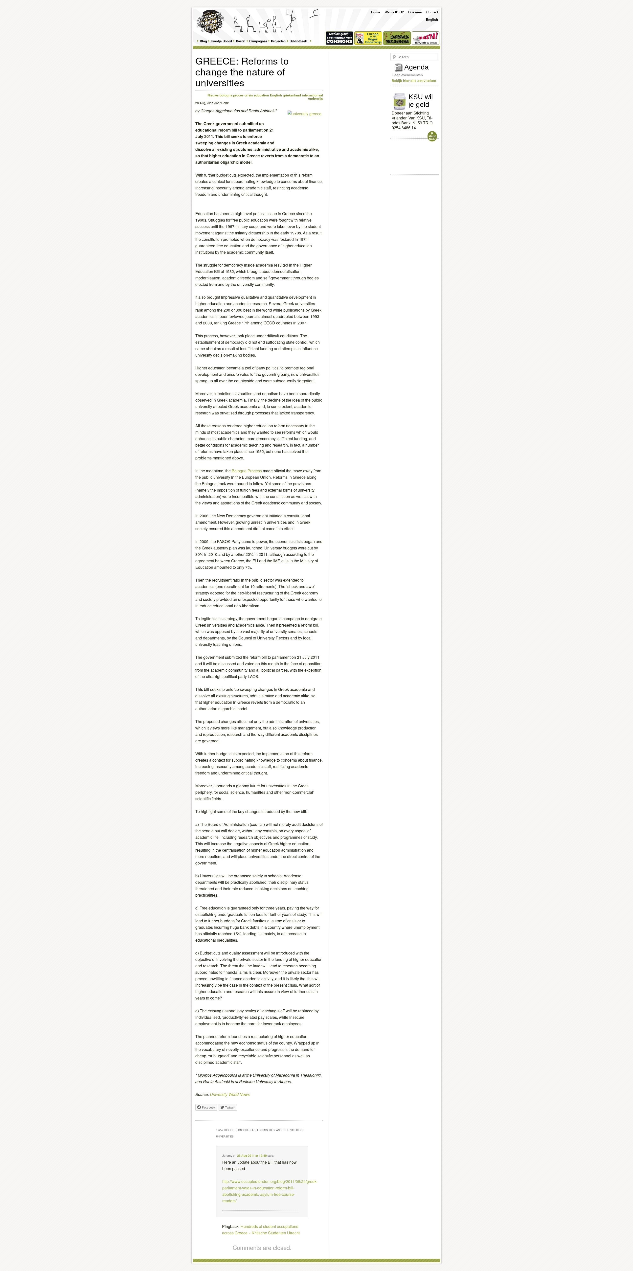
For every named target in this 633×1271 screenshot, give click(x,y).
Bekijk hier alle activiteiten (414, 81)
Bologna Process (247, 471)
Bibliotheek (298, 41)
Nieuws (213, 95)
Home (375, 12)
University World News (230, 1094)
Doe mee (415, 12)
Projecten (278, 41)
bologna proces (232, 95)
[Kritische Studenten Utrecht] (211, 21)
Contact (432, 12)
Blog (203, 41)
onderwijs (315, 98)
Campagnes (258, 41)
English (432, 20)
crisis (249, 95)
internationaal (312, 95)
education (261, 95)
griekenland (292, 95)
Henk (225, 103)
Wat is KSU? (394, 12)
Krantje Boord (221, 41)
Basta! (240, 41)
